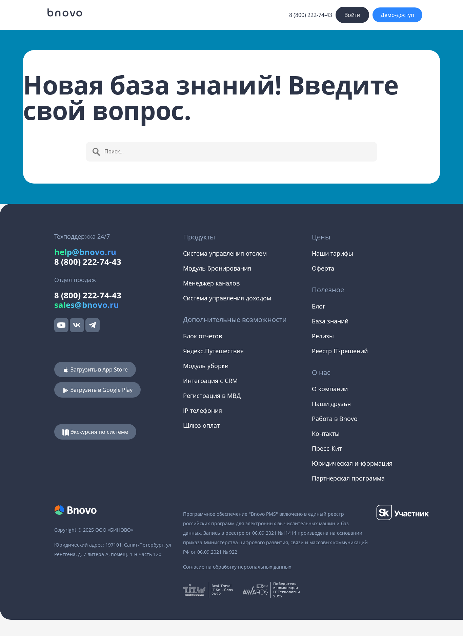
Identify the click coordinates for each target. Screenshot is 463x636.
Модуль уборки (205, 366)
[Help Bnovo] (64, 12)
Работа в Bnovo (335, 419)
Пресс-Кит (327, 448)
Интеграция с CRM (210, 381)
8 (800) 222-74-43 (310, 15)
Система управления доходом (227, 298)
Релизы (323, 336)
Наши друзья (331, 404)
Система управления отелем (225, 253)
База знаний (330, 321)
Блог (318, 306)
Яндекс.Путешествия (213, 351)
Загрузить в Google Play (101, 390)
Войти (352, 15)
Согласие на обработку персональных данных (237, 567)
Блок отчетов (202, 336)
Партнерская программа (348, 478)
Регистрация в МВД (212, 395)
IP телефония (202, 410)
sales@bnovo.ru (86, 304)
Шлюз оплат (201, 425)
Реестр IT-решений (340, 351)
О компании (330, 389)
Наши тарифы (332, 253)
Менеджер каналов (211, 283)
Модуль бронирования (217, 268)
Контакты (326, 433)
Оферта (323, 268)
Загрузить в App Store (98, 369)
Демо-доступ (397, 15)
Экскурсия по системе (98, 432)
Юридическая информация (352, 463)
